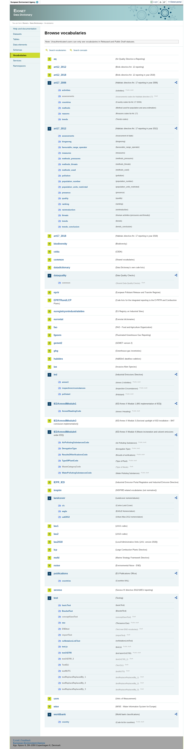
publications (61, 573)
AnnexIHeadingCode (71, 411)
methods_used (69, 170)
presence (66, 193)
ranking (65, 204)
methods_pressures (71, 158)
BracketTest (67, 611)
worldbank (60, 714)
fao (55, 327)
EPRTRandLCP (62, 300)
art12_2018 (60, 75)
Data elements (20, 44)
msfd (56, 557)
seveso (58, 590)
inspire (58, 490)
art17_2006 (60, 82)
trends (65, 119)
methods (66, 108)
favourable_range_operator (74, 147)
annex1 (65, 382)
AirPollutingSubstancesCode (75, 442)
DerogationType (69, 448)
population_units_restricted (75, 187)
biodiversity (60, 243)
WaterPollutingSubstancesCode (77, 473)
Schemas (17, 50)
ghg (56, 351)
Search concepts (80, 50)
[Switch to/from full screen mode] (165, 2)
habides (58, 359)
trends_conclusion (70, 227)
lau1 (56, 526)
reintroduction (68, 210)
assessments (68, 136)
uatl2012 (66, 517)
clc (63, 505)
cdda (56, 251)
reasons (65, 114)
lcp (55, 549)
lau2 (56, 534)
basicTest (66, 605)
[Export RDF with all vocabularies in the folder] (176, 83)
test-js (65, 646)
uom (56, 698)
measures (66, 153)
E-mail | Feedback (21, 740)
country (65, 722)
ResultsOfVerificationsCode (74, 455)
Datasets (17, 34)
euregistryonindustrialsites (69, 311)
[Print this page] (161, 2)
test (56, 598)
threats (65, 215)
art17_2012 (60, 128)
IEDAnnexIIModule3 (65, 420)
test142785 (67, 653)
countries (66, 102)
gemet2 (58, 343)
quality (65, 198)
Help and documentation (24, 28)
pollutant (66, 394)
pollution (66, 176)
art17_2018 (60, 236)
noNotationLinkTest (71, 641)
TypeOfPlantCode (70, 461)
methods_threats (70, 164)
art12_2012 (60, 67)
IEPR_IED (59, 482)
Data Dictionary (36, 23)
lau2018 (58, 542)
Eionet (25, 23)
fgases (57, 335)
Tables (16, 39)
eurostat (58, 319)
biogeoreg (66, 141)
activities (66, 90)
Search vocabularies (57, 50)
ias (55, 366)
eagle (64, 511)
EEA (25, 2)
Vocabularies (19, 55)
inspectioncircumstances (73, 388)
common (59, 259)
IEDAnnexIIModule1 (65, 403)
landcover (59, 498)
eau (63, 623)
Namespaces (19, 66)
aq (55, 59)
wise (56, 706)
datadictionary (62, 267)
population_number (71, 181)
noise (57, 565)
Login (155, 2)
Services (17, 60)
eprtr (56, 292)
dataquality (60, 275)
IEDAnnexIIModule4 (65, 432)
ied (55, 374)
